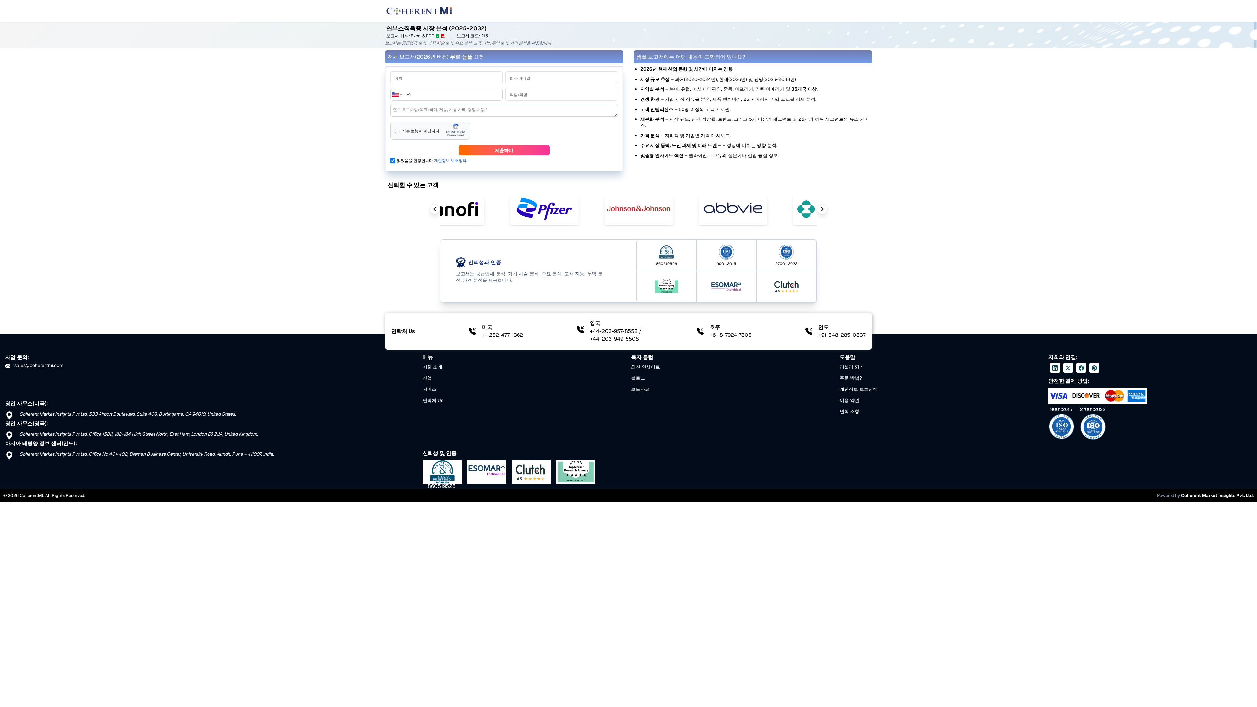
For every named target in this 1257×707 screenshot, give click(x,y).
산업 (427, 378)
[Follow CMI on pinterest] (1094, 368)
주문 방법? (851, 378)
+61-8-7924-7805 (731, 335)
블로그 (638, 378)
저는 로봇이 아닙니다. (421, 131)
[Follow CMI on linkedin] (1055, 368)
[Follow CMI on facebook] (1081, 368)
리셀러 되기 (852, 367)
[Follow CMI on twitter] (1068, 368)
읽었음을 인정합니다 (432, 160)
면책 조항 (849, 411)
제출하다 (504, 150)
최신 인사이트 (645, 367)
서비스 (429, 389)
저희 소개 (432, 367)
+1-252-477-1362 (502, 335)
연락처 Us (433, 400)
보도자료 (640, 389)
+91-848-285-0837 (841, 335)
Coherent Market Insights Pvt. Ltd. (1217, 495)
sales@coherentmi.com (38, 365)
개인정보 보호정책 (859, 389)
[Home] (419, 11)
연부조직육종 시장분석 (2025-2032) (436, 28)
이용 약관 (849, 400)
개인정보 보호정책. (450, 160)
